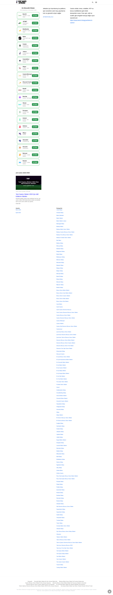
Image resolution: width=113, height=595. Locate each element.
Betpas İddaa (59, 268)
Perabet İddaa (59, 481)
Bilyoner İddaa (59, 284)
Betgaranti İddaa (60, 251)
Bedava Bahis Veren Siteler (63, 229)
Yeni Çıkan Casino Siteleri (23, 191)
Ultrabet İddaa (59, 528)
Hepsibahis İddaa (60, 403)
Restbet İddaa (59, 495)
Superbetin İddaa (60, 512)
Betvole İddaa (59, 282)
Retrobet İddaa (60, 498)
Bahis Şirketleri (60, 215)
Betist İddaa (59, 254)
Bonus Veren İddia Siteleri (62, 298)
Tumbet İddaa (59, 520)
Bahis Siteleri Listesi (61, 221)
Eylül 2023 (18, 212)
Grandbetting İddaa (61, 392)
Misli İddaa (59, 456)
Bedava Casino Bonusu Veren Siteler (65, 232)
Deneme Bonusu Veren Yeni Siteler (65, 345)
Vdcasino (58, 534)
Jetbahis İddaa (60, 431)
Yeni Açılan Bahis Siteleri (62, 550)
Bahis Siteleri (59, 218)
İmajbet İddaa (59, 423)
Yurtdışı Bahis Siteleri (61, 567)
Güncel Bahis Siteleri (61, 395)
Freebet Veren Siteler (61, 384)
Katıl (36, 15)
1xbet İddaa (59, 209)
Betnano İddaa (60, 259)
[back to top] (109, 591)
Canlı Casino (59, 306)
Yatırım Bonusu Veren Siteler (63, 539)
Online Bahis (59, 470)
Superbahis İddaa (60, 509)
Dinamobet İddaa (60, 351)
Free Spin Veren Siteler (62, 381)
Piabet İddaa (59, 484)
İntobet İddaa (59, 428)
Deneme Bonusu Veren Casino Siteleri (65, 343)
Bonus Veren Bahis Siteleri (62, 290)
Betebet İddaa (59, 248)
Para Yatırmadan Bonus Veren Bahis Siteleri (67, 476)
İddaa (57, 412)
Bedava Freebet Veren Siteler (63, 237)
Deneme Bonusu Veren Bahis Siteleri (65, 340)
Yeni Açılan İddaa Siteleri (62, 553)
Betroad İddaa (59, 273)
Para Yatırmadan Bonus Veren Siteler (65, 478)
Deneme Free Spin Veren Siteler (64, 348)
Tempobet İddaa (60, 517)
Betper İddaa (59, 270)
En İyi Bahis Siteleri (61, 365)
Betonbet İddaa (60, 262)
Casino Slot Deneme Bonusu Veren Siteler (66, 326)
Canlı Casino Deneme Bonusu (63, 309)
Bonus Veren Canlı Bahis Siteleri (64, 293)
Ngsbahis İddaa (60, 464)
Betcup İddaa (59, 245)
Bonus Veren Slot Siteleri (62, 301)
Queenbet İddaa (60, 489)
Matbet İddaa (59, 451)
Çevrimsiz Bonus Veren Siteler (63, 331)
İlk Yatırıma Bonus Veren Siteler (64, 420)
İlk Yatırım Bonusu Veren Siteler (64, 417)
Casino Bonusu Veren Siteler (63, 315)
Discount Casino (60, 354)
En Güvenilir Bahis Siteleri (62, 362)
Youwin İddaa (59, 564)
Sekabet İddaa (60, 503)
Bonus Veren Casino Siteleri (63, 295)
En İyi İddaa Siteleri (61, 370)
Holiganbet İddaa (60, 406)
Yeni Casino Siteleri (61, 559)
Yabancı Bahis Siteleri (61, 537)
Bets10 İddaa (59, 276)
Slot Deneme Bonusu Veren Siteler (64, 506)
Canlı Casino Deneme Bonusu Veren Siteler (67, 312)
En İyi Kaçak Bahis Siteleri (62, 373)
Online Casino (59, 473)
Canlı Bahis (59, 304)
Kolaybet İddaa (60, 442)
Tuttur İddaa (59, 523)
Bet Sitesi (58, 240)
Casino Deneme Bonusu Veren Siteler (65, 318)
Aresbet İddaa (59, 212)
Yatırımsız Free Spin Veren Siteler (64, 548)
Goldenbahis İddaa (61, 390)
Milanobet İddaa (60, 453)
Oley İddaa (59, 467)
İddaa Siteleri (59, 415)
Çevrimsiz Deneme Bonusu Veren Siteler (66, 334)
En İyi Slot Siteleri (60, 376)
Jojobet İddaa (59, 434)
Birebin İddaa (59, 287)
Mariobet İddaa (60, 448)
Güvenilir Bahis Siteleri (61, 398)
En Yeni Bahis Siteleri (61, 379)
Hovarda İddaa (60, 409)
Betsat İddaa (59, 279)
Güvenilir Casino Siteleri (62, 401)
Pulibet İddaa (59, 487)
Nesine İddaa (59, 462)
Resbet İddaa (59, 492)
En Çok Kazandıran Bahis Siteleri (64, 359)
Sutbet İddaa (59, 514)
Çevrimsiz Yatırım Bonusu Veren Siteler (66, 337)
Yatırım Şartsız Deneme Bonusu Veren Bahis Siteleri (69, 542)
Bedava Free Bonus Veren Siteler (64, 234)
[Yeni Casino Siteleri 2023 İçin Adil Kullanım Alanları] (28, 183)
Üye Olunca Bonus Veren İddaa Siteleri (65, 531)
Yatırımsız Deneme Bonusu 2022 (64, 545)
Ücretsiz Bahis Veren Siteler (63, 525)
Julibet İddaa (59, 437)
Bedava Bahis (59, 226)
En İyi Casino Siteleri (61, 367)
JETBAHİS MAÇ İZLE (48, 16)
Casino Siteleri (59, 323)
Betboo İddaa (59, 243)
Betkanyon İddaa (60, 257)
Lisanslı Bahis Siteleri (61, 445)
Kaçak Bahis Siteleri (61, 440)
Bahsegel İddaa (60, 223)
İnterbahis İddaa (60, 426)
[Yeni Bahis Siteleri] (22, 2)
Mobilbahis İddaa (60, 459)
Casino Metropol (60, 320)
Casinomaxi (59, 329)
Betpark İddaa (59, 265)
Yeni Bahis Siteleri (60, 556)
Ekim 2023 (18, 209)
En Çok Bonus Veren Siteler (63, 356)
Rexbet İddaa (59, 501)
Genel (57, 387)
